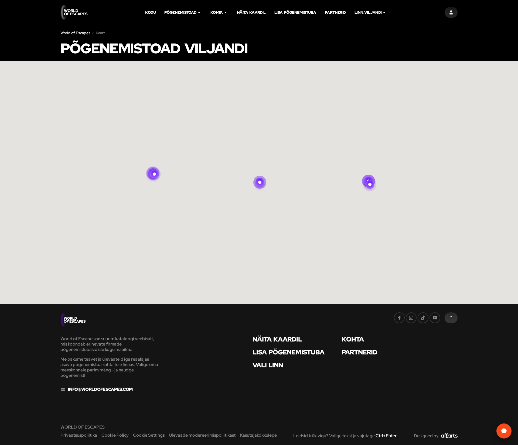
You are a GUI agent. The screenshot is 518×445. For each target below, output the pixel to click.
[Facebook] (399, 317)
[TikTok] (423, 317)
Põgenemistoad (180, 12)
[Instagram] (411, 317)
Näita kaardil (251, 12)
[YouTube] (435, 317)
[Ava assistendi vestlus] (504, 431)
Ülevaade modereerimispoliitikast (202, 435)
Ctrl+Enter (386, 436)
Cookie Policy (115, 435)
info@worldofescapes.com (100, 389)
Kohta (216, 12)
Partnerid (335, 12)
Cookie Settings (149, 435)
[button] (369, 177)
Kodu (150, 12)
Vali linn (268, 365)
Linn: (368, 12)
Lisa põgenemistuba (295, 12)
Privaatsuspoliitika (78, 435)
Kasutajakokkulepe (258, 435)
